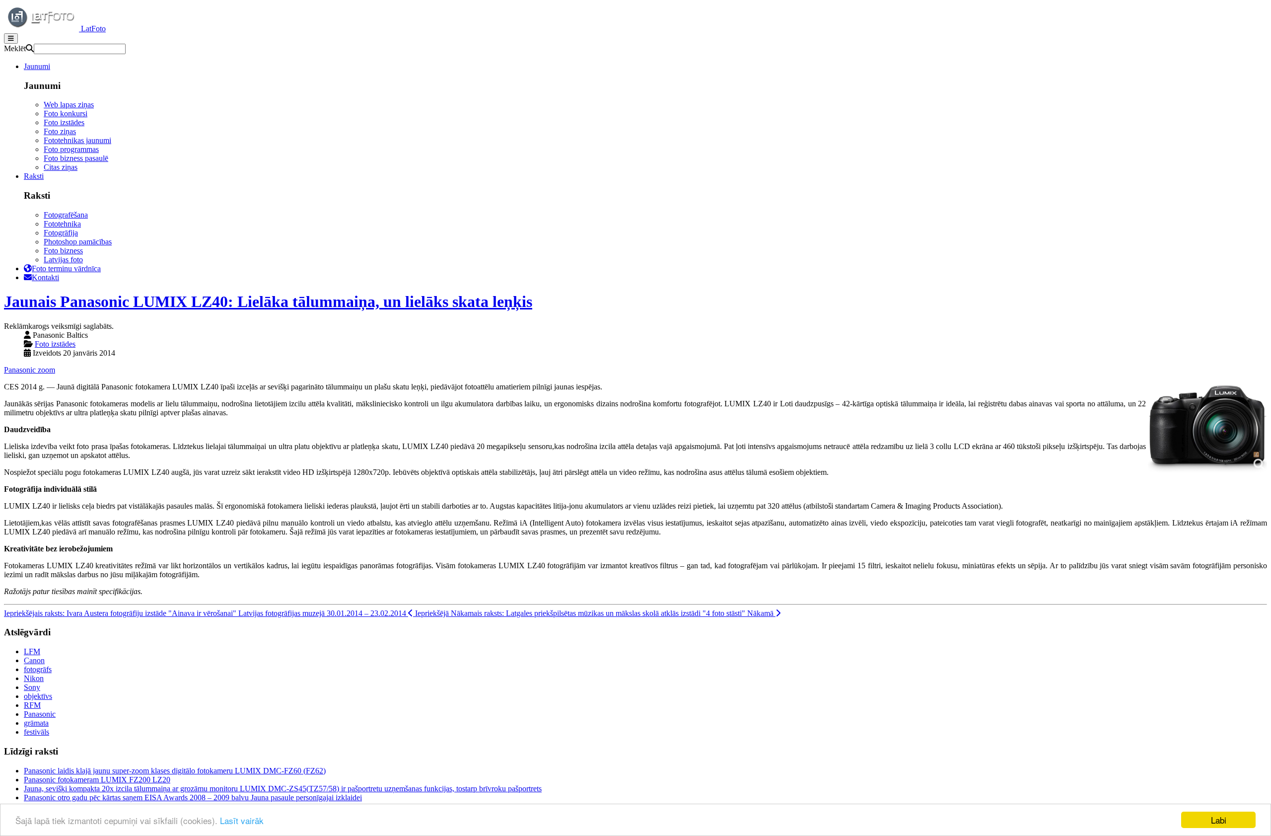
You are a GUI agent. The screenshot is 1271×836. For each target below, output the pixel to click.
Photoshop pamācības (78, 241)
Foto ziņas (60, 131)
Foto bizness (63, 250)
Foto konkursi (65, 113)
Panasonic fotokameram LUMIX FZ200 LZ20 (97, 779)
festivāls (36, 732)
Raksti (34, 176)
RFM (32, 705)
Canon (34, 660)
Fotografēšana (66, 215)
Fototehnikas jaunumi (77, 140)
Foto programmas (71, 149)
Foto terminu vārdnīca (66, 268)
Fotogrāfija (61, 232)
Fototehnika (62, 224)
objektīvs (38, 696)
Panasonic (21, 370)
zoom (46, 370)
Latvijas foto (63, 259)
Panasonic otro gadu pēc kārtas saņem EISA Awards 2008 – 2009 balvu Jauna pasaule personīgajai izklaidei (193, 797)
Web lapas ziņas (69, 104)
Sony (32, 687)
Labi (1218, 820)
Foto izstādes (64, 122)
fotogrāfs (38, 669)
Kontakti (45, 277)
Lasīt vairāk (242, 820)
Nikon (34, 678)
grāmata (36, 723)
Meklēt (15, 48)
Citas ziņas (60, 167)
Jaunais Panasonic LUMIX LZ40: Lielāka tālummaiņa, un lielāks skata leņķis (268, 301)
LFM (32, 651)
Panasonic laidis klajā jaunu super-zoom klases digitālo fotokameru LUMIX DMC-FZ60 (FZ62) (175, 770)
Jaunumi (37, 66)
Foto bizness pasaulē (76, 158)
